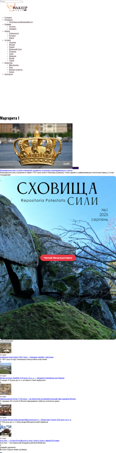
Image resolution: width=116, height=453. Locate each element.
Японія (12, 45)
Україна (12, 42)
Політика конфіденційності (21, 22)
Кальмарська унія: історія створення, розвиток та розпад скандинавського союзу (36, 170)
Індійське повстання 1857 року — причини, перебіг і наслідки (26, 357)
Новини (8, 24)
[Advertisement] (58, 93)
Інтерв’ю (12, 29)
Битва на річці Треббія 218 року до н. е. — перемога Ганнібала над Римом (32, 378)
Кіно (11, 67)
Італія (11, 60)
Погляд (12, 26)
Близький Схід (15, 49)
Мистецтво (14, 65)
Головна (8, 17)
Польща (12, 51)
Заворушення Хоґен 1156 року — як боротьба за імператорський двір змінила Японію (38, 399)
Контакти (9, 74)
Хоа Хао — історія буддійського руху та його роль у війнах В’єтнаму (29, 440)
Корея (11, 47)
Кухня (11, 72)
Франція (12, 56)
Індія (11, 54)
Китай (11, 58)
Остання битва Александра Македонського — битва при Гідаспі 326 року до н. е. (35, 420)
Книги (11, 38)
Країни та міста (15, 69)
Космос (12, 35)
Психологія (14, 33)
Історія (8, 40)
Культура (8, 63)
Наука (7, 31)
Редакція (9, 20)
